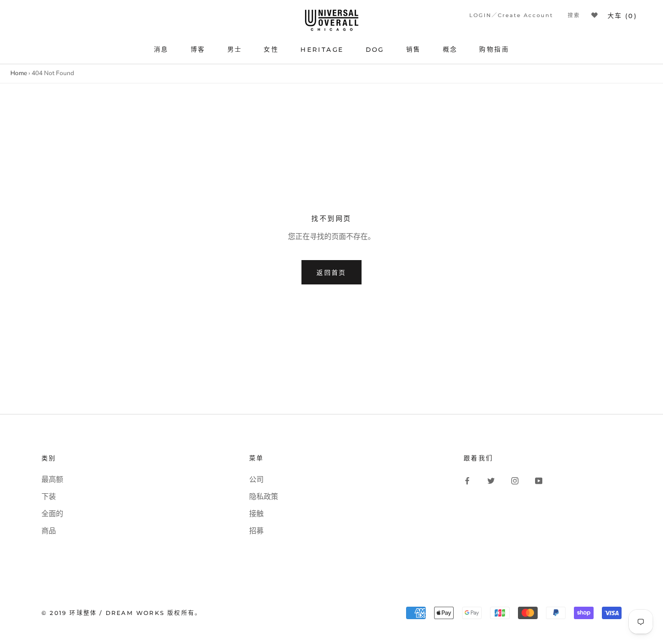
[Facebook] (467, 480)
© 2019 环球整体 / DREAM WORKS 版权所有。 (121, 613)
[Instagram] (514, 480)
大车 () (622, 16)
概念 (450, 49)
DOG (375, 49)
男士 (234, 49)
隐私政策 (263, 497)
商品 (48, 531)
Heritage (321, 49)
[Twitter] (491, 480)
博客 (198, 49)
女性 (271, 49)
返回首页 (331, 273)
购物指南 (494, 49)
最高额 (52, 479)
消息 (161, 49)
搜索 (574, 15)
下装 (48, 497)
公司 (256, 479)
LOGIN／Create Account (511, 15)
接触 (256, 514)
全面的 (52, 514)
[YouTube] (538, 480)
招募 (256, 531)
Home (18, 73)
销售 (413, 49)
